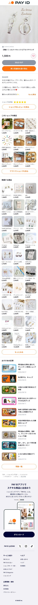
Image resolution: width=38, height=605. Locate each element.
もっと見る (32, 94)
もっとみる (19, 352)
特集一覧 (19, 467)
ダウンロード (19, 535)
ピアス (16, 476)
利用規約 (22, 566)
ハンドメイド (23, 474)
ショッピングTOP (12, 474)
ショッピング (7, 576)
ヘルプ (22, 562)
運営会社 (5, 585)
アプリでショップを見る (19, 171)
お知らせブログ (7, 569)
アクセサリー (8, 476)
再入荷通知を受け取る (19, 69)
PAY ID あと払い (7, 562)
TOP (3, 474)
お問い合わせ (24, 559)
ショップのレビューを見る (19, 107)
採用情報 (5, 589)
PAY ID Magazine (8, 572)
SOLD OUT (19, 63)
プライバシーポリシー (9, 592)
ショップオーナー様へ (9, 566)
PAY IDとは (6, 559)
